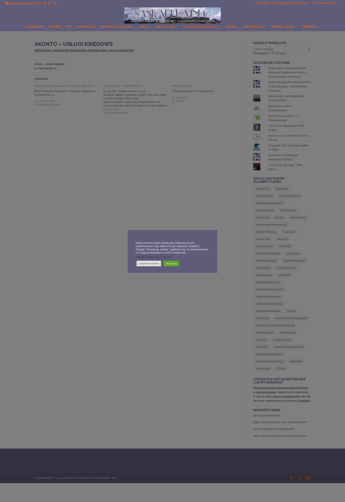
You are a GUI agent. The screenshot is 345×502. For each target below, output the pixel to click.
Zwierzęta (309, 26)
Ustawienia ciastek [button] (149, 263)
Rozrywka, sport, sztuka (200, 26)
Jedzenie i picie (165, 26)
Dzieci (143, 26)
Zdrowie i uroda (282, 26)
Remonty (55, 26)
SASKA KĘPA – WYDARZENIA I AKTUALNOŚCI (282, 3)
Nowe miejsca (86, 26)
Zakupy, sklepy (253, 26)
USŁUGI (230, 26)
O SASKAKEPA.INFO (324, 3)
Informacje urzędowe (115, 26)
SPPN (69, 26)
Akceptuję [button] (171, 263)
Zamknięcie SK (34, 26)
